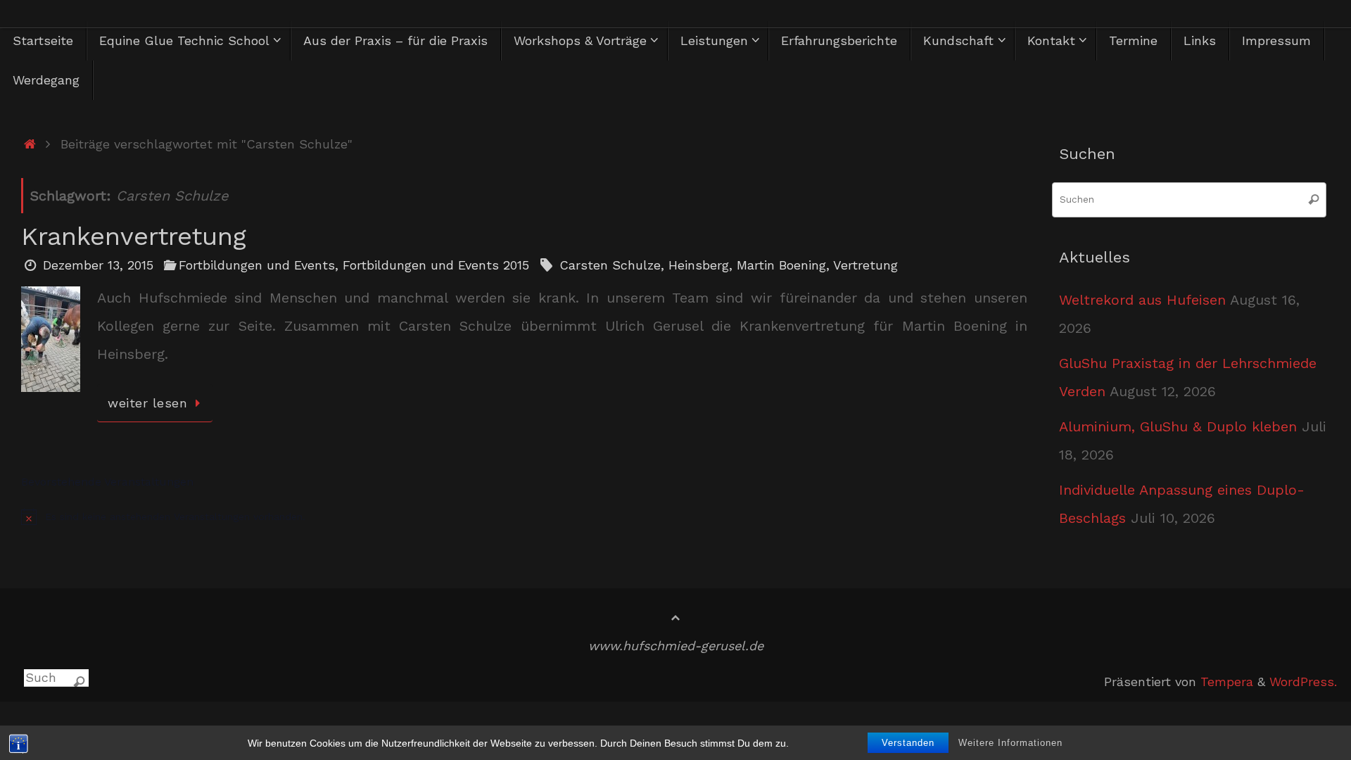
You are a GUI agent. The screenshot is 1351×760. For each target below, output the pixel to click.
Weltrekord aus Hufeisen (1142, 299)
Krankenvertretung (133, 236)
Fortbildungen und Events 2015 (436, 265)
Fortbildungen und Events (257, 265)
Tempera (1226, 681)
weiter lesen (147, 402)
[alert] (524, 516)
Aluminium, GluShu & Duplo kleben (1178, 426)
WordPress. (1303, 681)
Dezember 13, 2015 (98, 265)
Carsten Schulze (610, 265)
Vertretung (865, 265)
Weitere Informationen (1010, 742)
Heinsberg (698, 265)
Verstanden (908, 742)
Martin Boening (781, 265)
